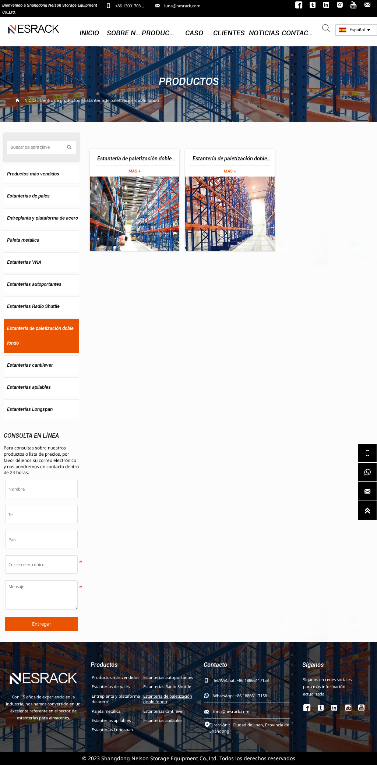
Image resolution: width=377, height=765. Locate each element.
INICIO (30, 100)
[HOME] (33, 28)
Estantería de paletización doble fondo (121, 100)
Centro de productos (60, 100)
